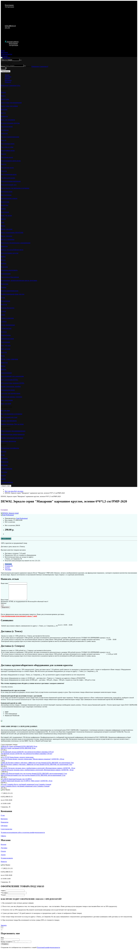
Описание (8, 564)
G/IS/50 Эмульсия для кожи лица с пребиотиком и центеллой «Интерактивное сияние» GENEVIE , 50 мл (37, 770)
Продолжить (5, 607)
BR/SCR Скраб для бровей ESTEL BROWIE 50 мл (18, 748)
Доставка (8, 76)
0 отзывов (4, 510)
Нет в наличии (6, 538)
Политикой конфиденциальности (48, 947)
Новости (8, 82)
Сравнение (43, 66)
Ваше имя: (4, 583)
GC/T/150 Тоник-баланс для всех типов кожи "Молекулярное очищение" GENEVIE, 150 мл (32, 759)
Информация (5, 71)
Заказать (4, 925)
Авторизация (9, 7)
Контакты (8, 80)
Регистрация (9, 5)
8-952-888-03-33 (10, 26)
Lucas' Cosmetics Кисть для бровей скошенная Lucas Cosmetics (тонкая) (25, 786)
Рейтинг (4, 603)
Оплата (7, 78)
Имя (2, 938)
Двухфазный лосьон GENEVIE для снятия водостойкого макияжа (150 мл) (26, 753)
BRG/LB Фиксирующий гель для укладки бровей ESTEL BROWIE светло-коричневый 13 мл (33, 775)
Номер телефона (6, 942)
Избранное (35, 66)
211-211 (7, 27)
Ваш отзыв (4, 600)
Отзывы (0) (9, 566)
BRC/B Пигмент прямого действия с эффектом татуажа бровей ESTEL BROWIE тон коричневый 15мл (36, 764)
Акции (7, 75)
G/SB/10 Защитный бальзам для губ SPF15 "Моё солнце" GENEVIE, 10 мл (26, 781)
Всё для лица (14, 491)
